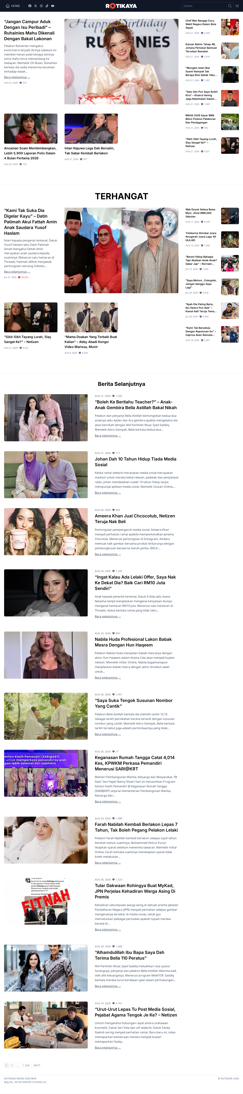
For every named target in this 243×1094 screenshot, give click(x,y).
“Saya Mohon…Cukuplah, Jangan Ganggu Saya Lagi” (201, 284)
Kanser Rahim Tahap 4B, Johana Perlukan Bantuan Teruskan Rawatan (201, 48)
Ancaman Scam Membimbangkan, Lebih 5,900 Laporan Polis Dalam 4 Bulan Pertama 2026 (30, 153)
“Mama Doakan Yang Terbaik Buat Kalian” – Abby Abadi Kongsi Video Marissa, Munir (91, 342)
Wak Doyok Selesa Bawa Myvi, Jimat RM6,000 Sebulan (200, 213)
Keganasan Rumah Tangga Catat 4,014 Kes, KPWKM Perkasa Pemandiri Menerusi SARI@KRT (135, 763)
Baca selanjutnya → (17, 77)
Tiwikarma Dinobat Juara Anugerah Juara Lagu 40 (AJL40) (201, 236)
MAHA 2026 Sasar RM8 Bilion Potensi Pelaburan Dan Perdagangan (201, 119)
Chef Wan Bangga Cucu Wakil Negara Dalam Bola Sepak (201, 24)
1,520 (26, 1065)
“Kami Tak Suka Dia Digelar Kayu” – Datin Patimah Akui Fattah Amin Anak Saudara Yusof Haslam (30, 222)
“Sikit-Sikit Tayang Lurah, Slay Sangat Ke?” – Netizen (201, 142)
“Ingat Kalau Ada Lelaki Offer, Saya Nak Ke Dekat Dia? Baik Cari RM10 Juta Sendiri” (135, 582)
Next (37, 1065)
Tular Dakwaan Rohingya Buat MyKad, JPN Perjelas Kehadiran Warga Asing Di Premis (135, 891)
